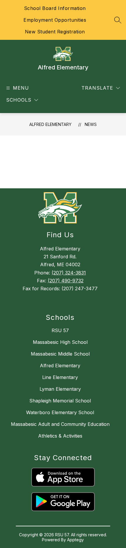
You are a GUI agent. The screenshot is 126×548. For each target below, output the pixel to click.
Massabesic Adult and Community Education (60, 424)
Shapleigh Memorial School (60, 401)
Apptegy (75, 539)
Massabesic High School (60, 342)
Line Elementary (60, 377)
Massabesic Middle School (60, 354)
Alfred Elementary (50, 124)
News (91, 124)
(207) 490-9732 (66, 281)
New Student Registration (55, 32)
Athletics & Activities (60, 436)
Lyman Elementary (60, 389)
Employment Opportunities (54, 20)
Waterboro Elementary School (60, 412)
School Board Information (55, 8)
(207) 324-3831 (69, 273)
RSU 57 (60, 330)
